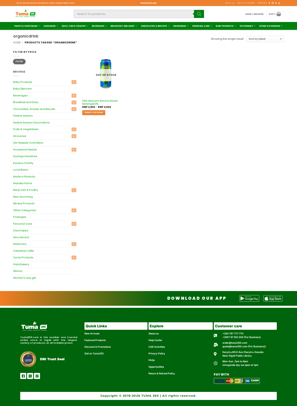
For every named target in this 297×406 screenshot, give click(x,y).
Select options (94, 112)
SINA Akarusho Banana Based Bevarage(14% (100, 102)
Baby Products (224, 26)
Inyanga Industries (25, 156)
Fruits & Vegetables (25, 26)
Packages (19, 217)
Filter (19, 61)
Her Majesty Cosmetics (28, 142)
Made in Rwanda (24, 176)
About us (229, 3)
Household (179, 26)
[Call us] (279, 3)
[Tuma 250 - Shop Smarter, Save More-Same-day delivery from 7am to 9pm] (40, 14)
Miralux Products (24, 203)
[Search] (199, 14)
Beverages (98, 26)
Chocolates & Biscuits (154, 26)
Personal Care (201, 26)
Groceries (50, 26)
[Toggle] (74, 82)
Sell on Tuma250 (246, 3)
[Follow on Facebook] (270, 3)
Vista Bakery (21, 264)
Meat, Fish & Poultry (74, 26)
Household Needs (25, 149)
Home (17, 42)
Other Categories (269, 26)
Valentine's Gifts (23, 251)
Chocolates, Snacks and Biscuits (34, 109)
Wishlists (262, 3)
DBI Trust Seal (52, 359)
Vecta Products (23, 257)
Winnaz (17, 271)
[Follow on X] (276, 3)
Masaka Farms (22, 183)
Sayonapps (20, 230)
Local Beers (20, 169)
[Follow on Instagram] (273, 3)
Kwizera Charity (23, 163)
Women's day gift (24, 278)
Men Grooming (23, 196)
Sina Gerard (21, 237)
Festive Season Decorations (31, 122)
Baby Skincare (22, 89)
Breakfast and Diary (123, 26)
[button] (254, 14)
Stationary (246, 26)
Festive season (23, 115)
